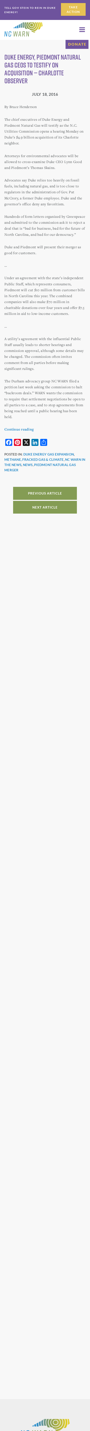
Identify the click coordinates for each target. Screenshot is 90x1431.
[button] (82, 29)
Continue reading (19, 429)
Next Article (45, 507)
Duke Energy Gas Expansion (48, 454)
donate (77, 44)
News (28, 465)
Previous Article (45, 493)
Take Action (73, 9)
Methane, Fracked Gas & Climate (34, 459)
